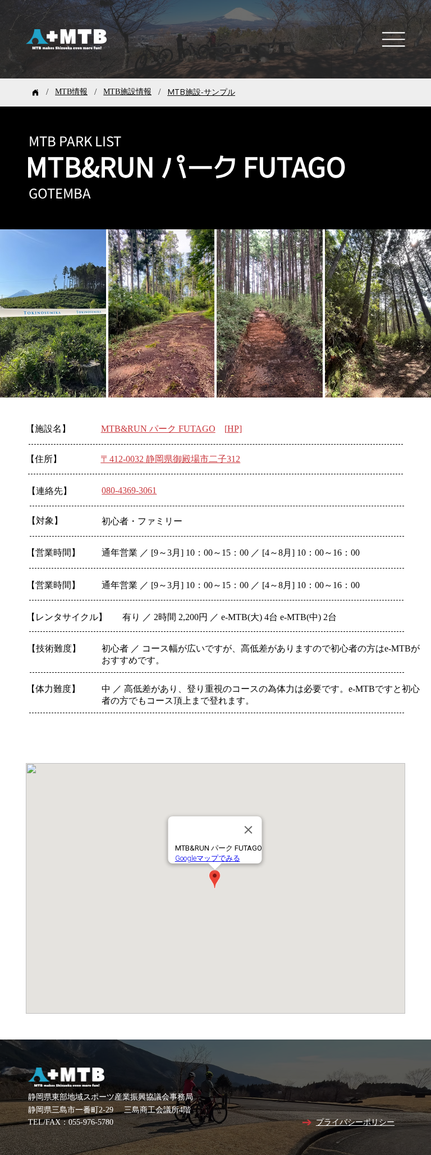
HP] (234, 429)
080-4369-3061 (129, 491)
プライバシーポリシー (355, 1123)
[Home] (35, 92)
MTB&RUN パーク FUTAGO (158, 429)
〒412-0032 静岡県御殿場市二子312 (170, 459)
